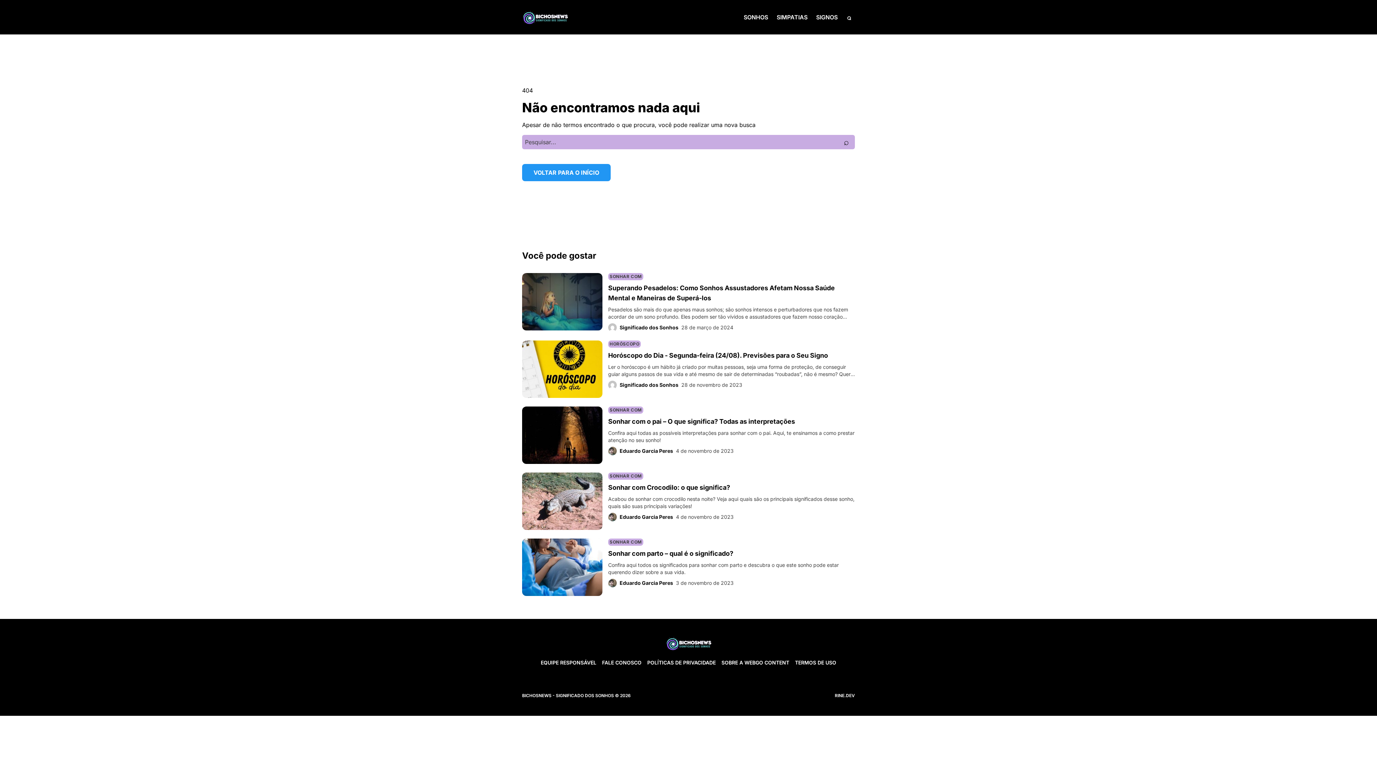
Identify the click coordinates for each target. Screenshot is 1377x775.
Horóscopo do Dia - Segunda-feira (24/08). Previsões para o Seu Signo (718, 355)
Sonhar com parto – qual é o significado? (670, 553)
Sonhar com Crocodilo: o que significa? (669, 487)
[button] (849, 17)
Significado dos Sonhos (649, 327)
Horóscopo (624, 344)
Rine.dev (845, 695)
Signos (827, 17)
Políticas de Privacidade (681, 662)
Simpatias (792, 17)
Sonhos (756, 17)
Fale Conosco (622, 662)
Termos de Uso (815, 662)
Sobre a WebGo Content (755, 662)
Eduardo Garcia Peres (646, 451)
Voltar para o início (566, 172)
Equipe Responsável (568, 662)
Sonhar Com (626, 276)
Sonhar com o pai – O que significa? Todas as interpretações (701, 421)
